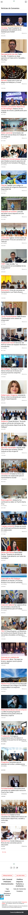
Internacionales (7, 884)
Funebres (20, 891)
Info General (7, 879)
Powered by (17, 912)
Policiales (7, 882)
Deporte (19, 882)
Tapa (7, 889)
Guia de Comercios (20, 889)
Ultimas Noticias (7, 875)
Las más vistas (20, 875)
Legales (7, 891)
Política (20, 879)
